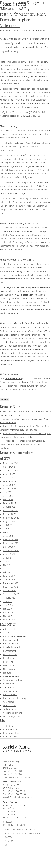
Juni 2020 (8, 605)
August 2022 (9, 521)
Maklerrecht (9, 665)
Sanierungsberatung (12, 680)
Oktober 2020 (9, 590)
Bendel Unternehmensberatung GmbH (23, 833)
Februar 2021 (9, 576)
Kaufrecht (8, 661)
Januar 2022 (9, 536)
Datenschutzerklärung (14, 825)
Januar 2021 (9, 579)
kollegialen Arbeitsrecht (25, 389)
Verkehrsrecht (10, 709)
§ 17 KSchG (34, 112)
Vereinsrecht (9, 701)
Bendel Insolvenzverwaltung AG (20, 829)
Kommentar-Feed (11, 733)
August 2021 (9, 554)
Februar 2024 (9, 481)
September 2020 (11, 594)
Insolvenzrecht (10, 654)
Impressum (7, 822)
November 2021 (10, 543)
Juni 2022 (8, 528)
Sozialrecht (8, 683)
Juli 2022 (7, 525)
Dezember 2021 (10, 539)
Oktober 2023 (9, 488)
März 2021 (8, 572)
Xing (7, 845)
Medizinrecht (9, 669)
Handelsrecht (9, 650)
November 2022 (10, 510)
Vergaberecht (9, 705)
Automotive (8, 632)
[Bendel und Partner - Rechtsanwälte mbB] (15, 5)
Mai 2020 (7, 608)
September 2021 (11, 550)
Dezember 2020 (10, 583)
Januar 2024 (9, 485)
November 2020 (10, 586)
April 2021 (7, 568)
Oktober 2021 (9, 546)
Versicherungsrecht (12, 712)
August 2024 (9, 474)
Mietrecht (7, 672)
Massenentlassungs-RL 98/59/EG (16, 115)
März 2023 (8, 499)
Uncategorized (10, 694)
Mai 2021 (7, 565)
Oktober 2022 (9, 514)
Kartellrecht (9, 658)
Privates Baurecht (11, 676)
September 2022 (11, 517)
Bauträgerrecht (10, 640)
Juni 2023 (8, 492)
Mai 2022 (7, 532)
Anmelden (8, 725)
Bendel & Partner (11, 643)
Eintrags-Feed (10, 729)
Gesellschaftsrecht (12, 647)
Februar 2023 (9, 503)
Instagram (9, 841)
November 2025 (10, 463)
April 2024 (8, 477)
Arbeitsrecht (9, 629)
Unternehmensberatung (14, 698)
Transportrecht (10, 691)
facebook (9, 837)
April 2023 (8, 495)
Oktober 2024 (9, 466)
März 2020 (8, 616)
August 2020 (9, 597)
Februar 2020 (9, 619)
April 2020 (8, 612)
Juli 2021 (7, 557)
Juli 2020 (7, 601)
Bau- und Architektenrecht (15, 636)
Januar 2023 (9, 506)
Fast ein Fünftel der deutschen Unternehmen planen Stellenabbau (23, 20)
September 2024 (11, 470)
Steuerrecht (9, 687)
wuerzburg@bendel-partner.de (16, 777)
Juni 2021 (7, 561)
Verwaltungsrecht (11, 716)
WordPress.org (10, 736)
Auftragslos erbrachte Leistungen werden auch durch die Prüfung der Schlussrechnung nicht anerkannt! (24, 444)
